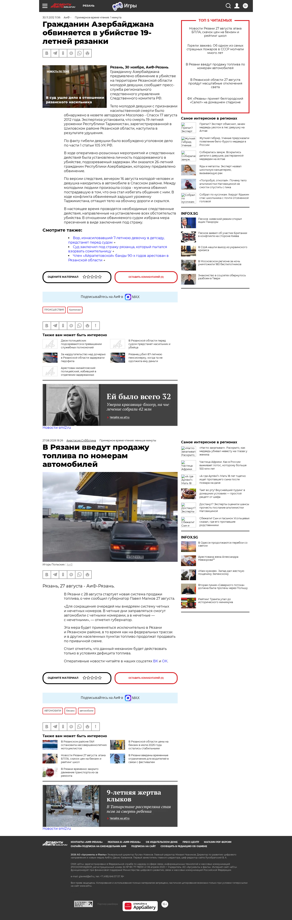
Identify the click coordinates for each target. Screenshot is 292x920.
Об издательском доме (162, 842)
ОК (164, 661)
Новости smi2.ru (57, 428)
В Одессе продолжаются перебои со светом (223, 544)
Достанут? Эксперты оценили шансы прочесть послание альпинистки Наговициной (224, 508)
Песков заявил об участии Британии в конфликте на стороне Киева (222, 235)
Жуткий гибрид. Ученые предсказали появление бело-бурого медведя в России (224, 141)
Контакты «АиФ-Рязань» (87, 842)
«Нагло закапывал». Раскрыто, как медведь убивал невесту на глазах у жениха (223, 451)
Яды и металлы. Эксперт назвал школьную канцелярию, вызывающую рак (220, 170)
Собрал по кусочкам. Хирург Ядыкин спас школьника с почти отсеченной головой (224, 198)
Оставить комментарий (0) (146, 277)
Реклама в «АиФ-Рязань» (124, 842)
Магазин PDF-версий (217, 842)
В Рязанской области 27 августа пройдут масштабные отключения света (215, 83)
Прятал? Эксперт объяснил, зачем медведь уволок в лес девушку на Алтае (222, 127)
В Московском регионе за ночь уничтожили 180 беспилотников (219, 263)
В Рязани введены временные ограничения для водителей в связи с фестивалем (148, 759)
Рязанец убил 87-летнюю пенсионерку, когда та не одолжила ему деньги (145, 358)
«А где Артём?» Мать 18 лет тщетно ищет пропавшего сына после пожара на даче (222, 479)
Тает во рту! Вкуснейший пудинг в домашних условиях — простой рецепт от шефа (222, 493)
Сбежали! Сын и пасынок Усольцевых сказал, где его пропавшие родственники (224, 522)
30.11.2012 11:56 (51, 17)
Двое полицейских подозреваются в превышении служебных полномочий (81, 344)
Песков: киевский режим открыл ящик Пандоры (220, 220)
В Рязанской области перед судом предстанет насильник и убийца (149, 344)
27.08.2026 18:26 (53, 440)
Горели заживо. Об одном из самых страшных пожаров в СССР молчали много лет (215, 49)
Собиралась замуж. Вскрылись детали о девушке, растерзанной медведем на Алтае (221, 156)
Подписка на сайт (143, 846)
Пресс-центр (191, 842)
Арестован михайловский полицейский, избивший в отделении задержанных (78, 371)
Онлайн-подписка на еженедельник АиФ (98, 846)
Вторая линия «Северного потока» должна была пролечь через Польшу (223, 587)
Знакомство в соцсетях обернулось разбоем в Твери (222, 277)
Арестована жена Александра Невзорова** (218, 558)
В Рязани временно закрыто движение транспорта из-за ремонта (80, 772)
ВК (155, 661)
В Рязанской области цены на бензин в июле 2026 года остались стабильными (148, 745)
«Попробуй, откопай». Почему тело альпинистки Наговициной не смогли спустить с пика (223, 184)
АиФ (70, 564)
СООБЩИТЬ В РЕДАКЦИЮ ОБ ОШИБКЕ (184, 846)
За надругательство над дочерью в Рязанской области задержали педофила (83, 358)
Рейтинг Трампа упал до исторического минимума (215, 601)
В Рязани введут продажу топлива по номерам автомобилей (215, 66)
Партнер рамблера (107, 904)
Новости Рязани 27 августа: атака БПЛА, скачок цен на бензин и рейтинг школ (215, 32)
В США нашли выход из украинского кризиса (222, 249)
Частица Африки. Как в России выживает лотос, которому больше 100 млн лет (222, 465)
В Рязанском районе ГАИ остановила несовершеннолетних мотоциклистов (84, 745)
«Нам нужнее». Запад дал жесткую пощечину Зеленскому (221, 572)
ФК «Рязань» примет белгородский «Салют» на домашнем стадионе (215, 100)
